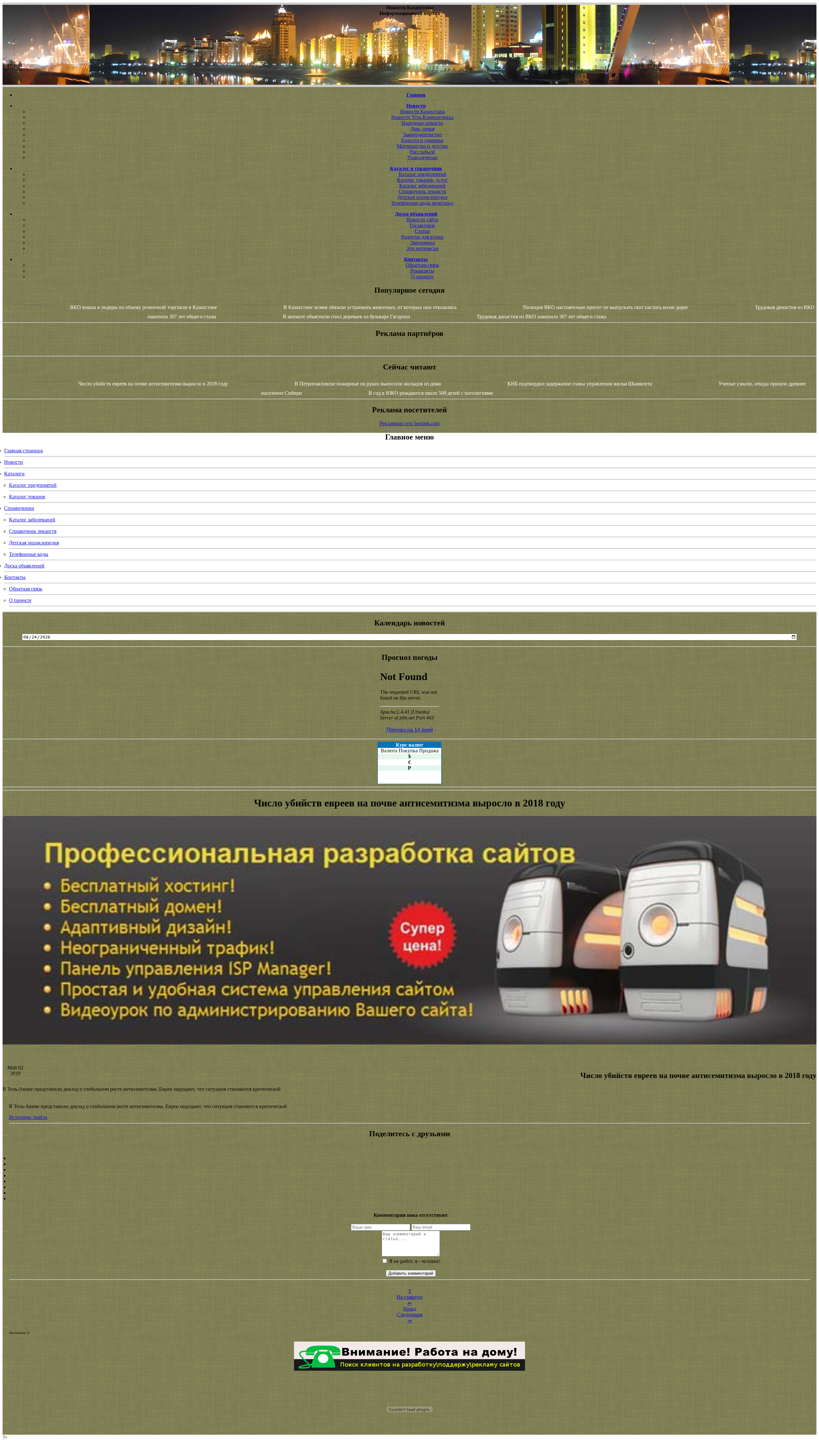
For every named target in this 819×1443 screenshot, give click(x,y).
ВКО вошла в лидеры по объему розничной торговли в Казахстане (143, 307)
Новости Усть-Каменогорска (422, 117)
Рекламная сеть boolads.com (409, 423)
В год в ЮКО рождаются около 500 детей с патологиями (431, 393)
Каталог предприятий (422, 174)
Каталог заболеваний (422, 185)
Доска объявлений (24, 565)
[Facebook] (409, 1181)
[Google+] (409, 1164)
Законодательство (422, 134)
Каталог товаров (27, 496)
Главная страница (23, 450)
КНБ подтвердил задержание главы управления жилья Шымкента (579, 383)
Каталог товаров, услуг (422, 180)
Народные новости (422, 123)
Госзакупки (422, 225)
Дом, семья (422, 128)
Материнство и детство (422, 146)
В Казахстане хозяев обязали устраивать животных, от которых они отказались (370, 307)
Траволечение (422, 157)
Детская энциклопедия (422, 197)
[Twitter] (409, 1187)
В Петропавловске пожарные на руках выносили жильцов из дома (368, 383)
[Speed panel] (409, 1158)
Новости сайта (422, 219)
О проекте (422, 276)
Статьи (422, 231)
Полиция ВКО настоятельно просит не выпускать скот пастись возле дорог (605, 307)
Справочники (19, 508)
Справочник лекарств (422, 191)
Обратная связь (422, 265)
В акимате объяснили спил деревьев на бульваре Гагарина (346, 316)
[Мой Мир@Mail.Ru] (409, 1198)
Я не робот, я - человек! (414, 1261)
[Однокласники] (409, 1193)
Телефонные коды (28, 554)
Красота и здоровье (422, 140)
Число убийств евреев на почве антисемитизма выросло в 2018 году (153, 383)
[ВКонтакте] (409, 1175)
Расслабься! (422, 152)
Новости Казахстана (422, 111)
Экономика (422, 242)
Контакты (15, 577)
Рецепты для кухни (422, 237)
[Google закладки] (409, 1170)
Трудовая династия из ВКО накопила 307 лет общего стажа (541, 316)
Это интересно (422, 248)
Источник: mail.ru (28, 1117)
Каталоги (14, 473)
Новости (13, 462)
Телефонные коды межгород (422, 203)
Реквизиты (422, 271)
